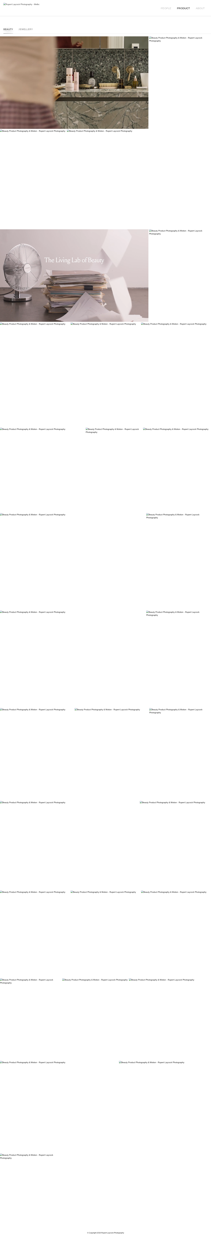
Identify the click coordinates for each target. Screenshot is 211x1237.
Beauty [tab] (8, 29)
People (166, 8)
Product (183, 8)
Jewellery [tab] (26, 29)
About (200, 8)
